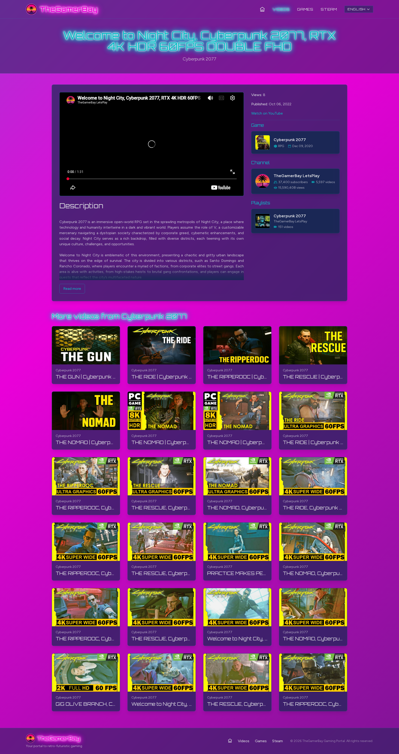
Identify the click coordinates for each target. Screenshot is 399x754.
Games (305, 9)
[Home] (262, 9)
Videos (281, 9)
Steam (329, 9)
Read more (72, 288)
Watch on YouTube (267, 113)
